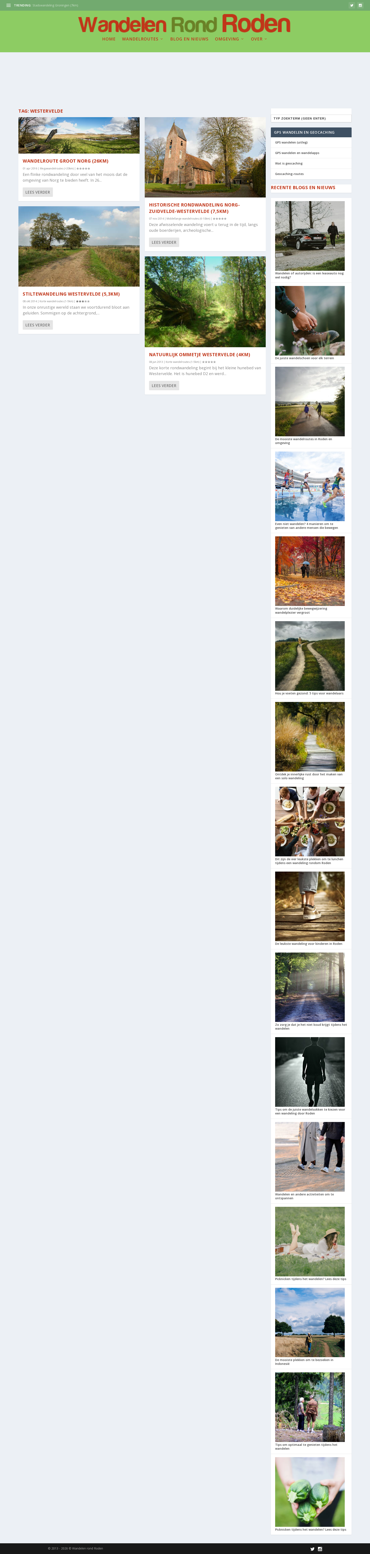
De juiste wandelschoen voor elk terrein (304, 358)
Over (257, 39)
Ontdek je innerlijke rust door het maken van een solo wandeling (309, 776)
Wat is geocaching (289, 163)
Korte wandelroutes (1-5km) (56, 301)
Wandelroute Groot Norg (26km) (66, 161)
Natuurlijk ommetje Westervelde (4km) (199, 354)
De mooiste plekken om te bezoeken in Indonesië (304, 1362)
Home (109, 39)
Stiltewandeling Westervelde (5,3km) (71, 294)
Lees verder (37, 192)
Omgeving (227, 39)
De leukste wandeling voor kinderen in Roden (308, 944)
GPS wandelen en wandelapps (297, 153)
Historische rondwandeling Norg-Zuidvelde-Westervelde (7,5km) (194, 208)
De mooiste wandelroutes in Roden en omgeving (303, 441)
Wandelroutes (140, 39)
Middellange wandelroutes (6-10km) (188, 218)
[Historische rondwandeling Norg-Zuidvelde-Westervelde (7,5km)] (205, 157)
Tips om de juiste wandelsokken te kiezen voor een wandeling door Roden (310, 1111)
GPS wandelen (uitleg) (291, 142)
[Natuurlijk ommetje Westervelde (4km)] (205, 301)
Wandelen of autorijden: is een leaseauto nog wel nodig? (309, 275)
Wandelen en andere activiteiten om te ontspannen (304, 1196)
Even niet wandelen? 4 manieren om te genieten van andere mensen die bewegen (306, 526)
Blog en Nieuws (189, 39)
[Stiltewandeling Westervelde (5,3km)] (78, 246)
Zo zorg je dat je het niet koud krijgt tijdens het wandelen (311, 1027)
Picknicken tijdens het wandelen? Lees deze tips (310, 1279)
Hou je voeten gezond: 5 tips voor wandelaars (309, 693)
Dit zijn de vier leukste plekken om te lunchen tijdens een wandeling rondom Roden (309, 861)
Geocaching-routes (289, 174)
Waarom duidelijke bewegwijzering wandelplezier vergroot (301, 610)
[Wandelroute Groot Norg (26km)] (78, 135)
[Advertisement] (185, 68)
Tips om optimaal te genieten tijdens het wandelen (306, 1447)
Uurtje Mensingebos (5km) (51, 5)
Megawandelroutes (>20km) (57, 168)
